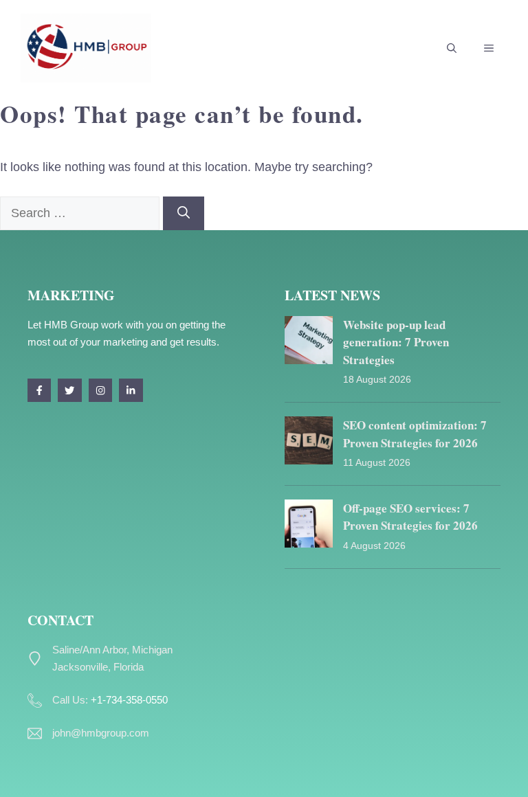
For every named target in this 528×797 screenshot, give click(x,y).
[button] (451, 48)
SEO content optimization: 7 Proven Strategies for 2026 (415, 433)
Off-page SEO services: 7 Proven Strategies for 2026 (410, 517)
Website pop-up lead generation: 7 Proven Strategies (396, 342)
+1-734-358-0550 (129, 700)
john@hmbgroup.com (100, 733)
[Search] (183, 213)
